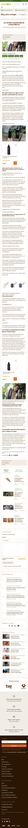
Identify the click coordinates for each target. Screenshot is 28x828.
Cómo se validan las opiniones (8, 795)
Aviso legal (4, 766)
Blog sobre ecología (8, 14)
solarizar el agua (9, 314)
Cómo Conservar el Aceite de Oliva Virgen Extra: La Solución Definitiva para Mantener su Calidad (16, 671)
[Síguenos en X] (15, 626)
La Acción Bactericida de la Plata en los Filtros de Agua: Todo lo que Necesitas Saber (15, 613)
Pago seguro (4, 785)
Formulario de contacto (7, 804)
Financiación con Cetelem (7, 792)
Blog (3, 759)
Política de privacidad (6, 773)
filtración (4, 107)
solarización (20, 107)
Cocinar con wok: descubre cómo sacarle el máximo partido (15, 651)
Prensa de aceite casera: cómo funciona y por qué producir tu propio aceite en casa (16, 604)
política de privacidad (16, 566)
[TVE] (9, 686)
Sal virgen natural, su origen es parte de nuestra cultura (15, 588)
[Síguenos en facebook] (9, 626)
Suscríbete (14, 745)
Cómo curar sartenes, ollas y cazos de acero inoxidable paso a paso (19, 506)
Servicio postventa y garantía (8, 788)
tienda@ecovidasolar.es (7, 807)
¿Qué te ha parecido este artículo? (8, 559)
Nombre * (4, 537)
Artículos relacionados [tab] (19, 470)
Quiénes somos (5, 762)
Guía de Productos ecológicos (21, 19)
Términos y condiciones (7, 769)
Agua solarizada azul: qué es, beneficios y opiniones (18, 494)
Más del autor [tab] (6, 470)
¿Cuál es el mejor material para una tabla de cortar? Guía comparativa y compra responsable (15, 596)
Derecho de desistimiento (8, 776)
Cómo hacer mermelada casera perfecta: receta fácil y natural (14, 580)
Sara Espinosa (7, 36)
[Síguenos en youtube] (18, 626)
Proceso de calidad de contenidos (9, 797)
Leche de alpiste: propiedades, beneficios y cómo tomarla (19, 480)
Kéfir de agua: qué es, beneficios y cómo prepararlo (19, 520)
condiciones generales (12, 752)
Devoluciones (5, 790)
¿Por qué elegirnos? (6, 764)
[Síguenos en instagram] (12, 626)
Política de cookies (6, 771)
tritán (3, 114)
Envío (3, 783)
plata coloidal (21, 325)
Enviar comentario (7, 562)
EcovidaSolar (3, 19)
